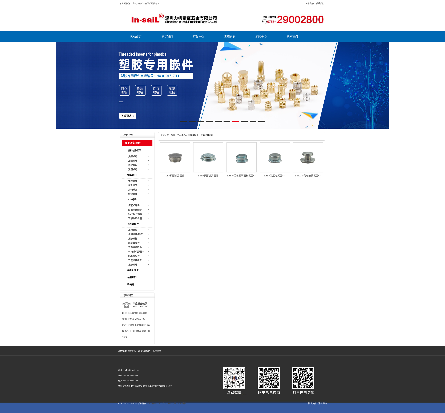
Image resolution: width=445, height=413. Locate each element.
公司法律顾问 (144, 351)
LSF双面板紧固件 (174, 175)
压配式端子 (134, 205)
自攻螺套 (132, 185)
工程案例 (229, 36)
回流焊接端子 (135, 209)
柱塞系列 (131, 277)
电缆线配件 (134, 256)
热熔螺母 (132, 156)
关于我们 (309, 3)
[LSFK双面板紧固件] (275, 172)
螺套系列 (131, 175)
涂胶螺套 (132, 194)
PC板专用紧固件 (136, 251)
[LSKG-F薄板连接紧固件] (308, 172)
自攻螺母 (132, 165)
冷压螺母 (132, 160)
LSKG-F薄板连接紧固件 (308, 175)
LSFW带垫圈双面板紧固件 (241, 175)
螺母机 (132, 351)
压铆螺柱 (132, 238)
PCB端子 (131, 199)
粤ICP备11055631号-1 (156, 403)
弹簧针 (130, 284)
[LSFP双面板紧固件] (208, 172)
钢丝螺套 (132, 181)
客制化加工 (133, 270)
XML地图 (181, 403)
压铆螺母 (132, 230)
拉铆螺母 (132, 264)
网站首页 (135, 36)
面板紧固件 (133, 224)
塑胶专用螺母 (134, 150)
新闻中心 (261, 36)
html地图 (172, 403)
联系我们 (320, 3)
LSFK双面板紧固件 (274, 175)
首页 (173, 135)
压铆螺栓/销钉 (135, 234)
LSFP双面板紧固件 (208, 175)
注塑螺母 (132, 169)
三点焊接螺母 (135, 260)
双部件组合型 (135, 218)
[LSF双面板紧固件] (175, 172)
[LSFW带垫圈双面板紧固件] (241, 172)
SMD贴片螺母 (135, 214)
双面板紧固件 (135, 247)
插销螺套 (132, 189)
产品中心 (198, 36)
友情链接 (122, 351)
